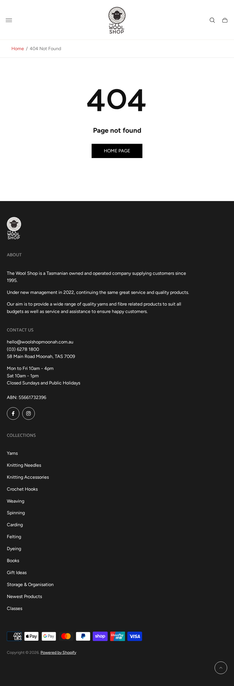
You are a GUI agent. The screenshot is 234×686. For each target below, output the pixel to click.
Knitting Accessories (28, 477)
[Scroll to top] (221, 668)
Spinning (16, 512)
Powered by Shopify (58, 652)
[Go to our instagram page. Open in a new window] (28, 413)
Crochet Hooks (22, 489)
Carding (15, 524)
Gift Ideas (17, 572)
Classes (14, 608)
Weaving (15, 501)
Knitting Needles (24, 465)
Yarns (12, 453)
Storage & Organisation (30, 584)
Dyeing (14, 548)
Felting (14, 536)
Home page (117, 150)
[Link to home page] (14, 228)
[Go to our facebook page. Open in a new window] (13, 413)
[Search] (212, 20)
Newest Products (24, 596)
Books (13, 560)
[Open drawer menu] (9, 20)
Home (17, 48)
